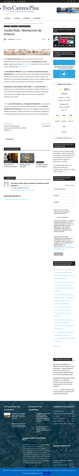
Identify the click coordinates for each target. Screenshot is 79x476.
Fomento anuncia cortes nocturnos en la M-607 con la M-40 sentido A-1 (15, 128)
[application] (64, 41)
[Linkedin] (15, 44)
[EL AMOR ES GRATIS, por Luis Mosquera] (43, 158)
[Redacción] (5, 39)
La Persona (11, 23)
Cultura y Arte (19, 23)
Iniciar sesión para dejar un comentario (23, 190)
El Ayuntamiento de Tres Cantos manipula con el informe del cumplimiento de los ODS (63, 392)
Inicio (5, 23)
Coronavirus (46, 126)
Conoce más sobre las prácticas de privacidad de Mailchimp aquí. (64, 247)
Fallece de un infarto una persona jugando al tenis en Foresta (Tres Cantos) (19, 425)
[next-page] (8, 171)
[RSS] (71, 450)
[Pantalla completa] (73, 45)
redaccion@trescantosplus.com (62, 464)
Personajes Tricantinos (24, 26)
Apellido (57, 202)
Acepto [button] (47, 473)
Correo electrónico (60, 189)
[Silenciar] (70, 45)
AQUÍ (65, 171)
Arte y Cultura (23, 66)
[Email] (19, 44)
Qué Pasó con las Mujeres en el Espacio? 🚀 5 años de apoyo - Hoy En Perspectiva (63, 366)
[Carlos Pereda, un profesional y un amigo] (11, 158)
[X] (74, 1)
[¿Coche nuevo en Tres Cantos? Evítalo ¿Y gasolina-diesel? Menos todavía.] (32, 428)
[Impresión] (23, 44)
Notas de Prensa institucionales (8, 162)
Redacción (11, 39)
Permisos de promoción (61, 210)
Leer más (54, 473)
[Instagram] (71, 1)
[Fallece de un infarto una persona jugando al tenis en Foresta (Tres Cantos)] (7, 425)
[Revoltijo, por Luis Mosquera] (27, 158)
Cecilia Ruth (26, 64)
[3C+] (14, 9)
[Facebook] (69, 1)
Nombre (57, 195)
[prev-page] (5, 171)
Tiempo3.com (67, 138)
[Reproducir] (56, 45)
